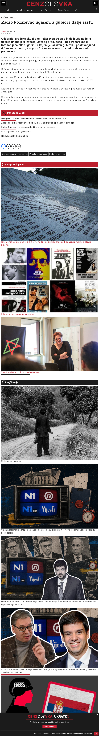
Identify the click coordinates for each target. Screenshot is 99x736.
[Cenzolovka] (49, 3)
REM (6, 10)
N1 (76, 10)
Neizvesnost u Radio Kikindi (15, 136)
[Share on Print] (13, 146)
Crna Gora (63, 10)
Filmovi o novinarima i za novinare (18, 314)
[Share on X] (8, 146)
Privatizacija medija (38, 154)
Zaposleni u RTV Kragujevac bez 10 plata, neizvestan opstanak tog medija (37, 123)
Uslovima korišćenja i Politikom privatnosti (75, 733)
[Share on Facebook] (3, 146)
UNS (9, 33)
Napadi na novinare (25, 10)
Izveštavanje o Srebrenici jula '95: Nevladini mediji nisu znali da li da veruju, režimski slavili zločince (46, 243)
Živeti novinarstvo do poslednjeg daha (20, 372)
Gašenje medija (9, 154)
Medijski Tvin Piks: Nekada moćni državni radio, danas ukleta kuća (33, 118)
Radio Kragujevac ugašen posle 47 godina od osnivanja (28, 127)
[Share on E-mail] (18, 146)
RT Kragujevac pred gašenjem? (16, 131)
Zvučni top (46, 10)
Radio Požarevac (57, 154)
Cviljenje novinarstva (11, 461)
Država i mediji (8, 17)
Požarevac (23, 154)
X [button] (96, 733)
